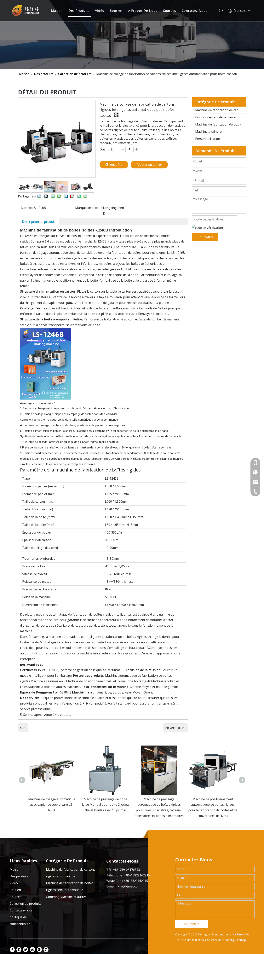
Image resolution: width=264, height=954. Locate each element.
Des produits (19, 876)
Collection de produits (25, 903)
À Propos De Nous (142, 11)
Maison (57, 11)
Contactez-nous (21, 910)
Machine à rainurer (209, 131)
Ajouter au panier (149, 164)
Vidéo (99, 11)
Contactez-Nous (194, 11)
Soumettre (205, 237)
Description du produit (38, 221)
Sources (169, 11)
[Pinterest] (46, 949)
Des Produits (79, 11)
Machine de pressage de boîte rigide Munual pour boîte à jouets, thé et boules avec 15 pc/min (52, 804)
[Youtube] (32, 949)
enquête (116, 164)
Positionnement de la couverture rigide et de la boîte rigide (220, 117)
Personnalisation (207, 139)
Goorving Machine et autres (66, 897)
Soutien (116, 11)
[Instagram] (39, 949)
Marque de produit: (89, 208)
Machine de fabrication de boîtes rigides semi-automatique (220, 124)
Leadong (228, 940)
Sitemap (241, 940)
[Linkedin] (18, 949)
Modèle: (26, 208)
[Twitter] (25, 949)
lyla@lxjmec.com (128, 886)
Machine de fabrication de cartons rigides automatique (220, 110)
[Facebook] (12, 949)
